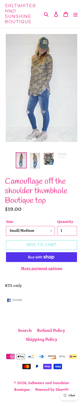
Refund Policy (51, 330)
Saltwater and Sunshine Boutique (20, 14)
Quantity (65, 222)
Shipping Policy (41, 339)
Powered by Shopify (52, 389)
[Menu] (75, 14)
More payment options (41, 268)
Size (9, 222)
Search (25, 330)
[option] (21, 160)
